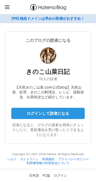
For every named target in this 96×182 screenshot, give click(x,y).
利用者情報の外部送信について (48, 163)
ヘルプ (11, 159)
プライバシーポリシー (73, 159)
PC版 (46, 175)
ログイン (60, 175)
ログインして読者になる (48, 113)
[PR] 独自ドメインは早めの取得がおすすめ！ (48, 18)
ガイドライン (29, 159)
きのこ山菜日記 (48, 71)
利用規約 (48, 159)
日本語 (34, 175)
